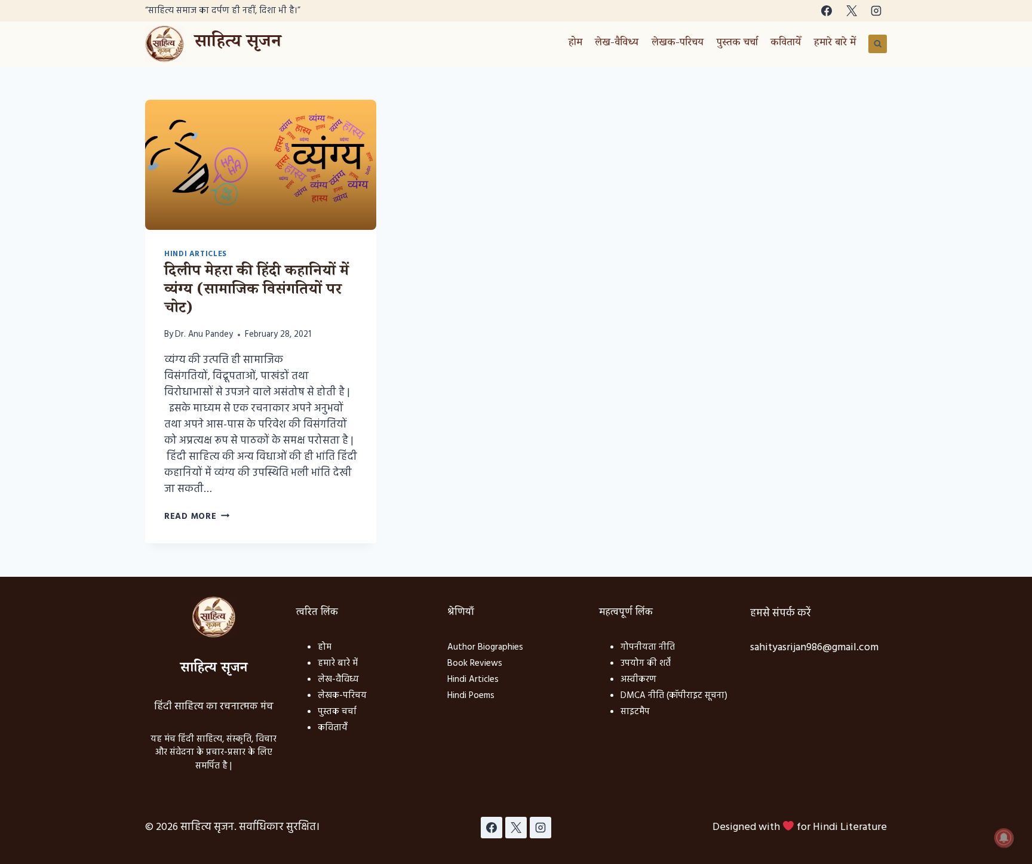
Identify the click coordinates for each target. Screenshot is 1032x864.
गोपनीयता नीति (648, 647)
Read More (196, 517)
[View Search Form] (877, 44)
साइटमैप (635, 712)
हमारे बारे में (835, 43)
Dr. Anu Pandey (204, 335)
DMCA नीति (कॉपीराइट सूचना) (674, 695)
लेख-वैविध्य (616, 43)
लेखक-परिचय (678, 43)
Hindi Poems (470, 695)
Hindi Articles (195, 254)
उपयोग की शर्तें (646, 663)
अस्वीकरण (638, 679)
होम (575, 43)
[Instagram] (876, 10)
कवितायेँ (785, 43)
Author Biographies (485, 647)
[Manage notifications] (1003, 837)
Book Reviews (474, 663)
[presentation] (260, 165)
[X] (851, 10)
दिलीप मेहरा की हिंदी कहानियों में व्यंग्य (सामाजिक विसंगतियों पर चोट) (256, 291)
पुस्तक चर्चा (737, 43)
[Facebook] (826, 10)
